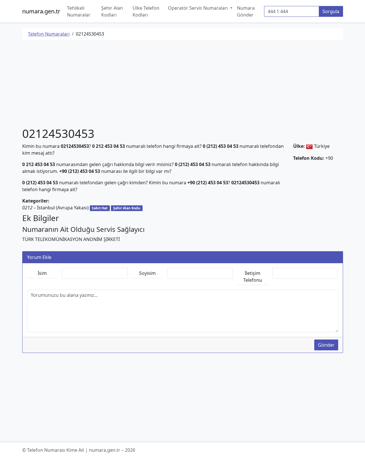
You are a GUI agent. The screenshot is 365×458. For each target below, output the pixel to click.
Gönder (326, 345)
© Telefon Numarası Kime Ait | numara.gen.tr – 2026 (78, 450)
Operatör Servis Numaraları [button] (198, 8)
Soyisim (147, 273)
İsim (42, 273)
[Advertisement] (182, 84)
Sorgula (331, 11)
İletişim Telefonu (252, 276)
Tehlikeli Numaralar (78, 11)
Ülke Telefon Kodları (146, 11)
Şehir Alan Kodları (112, 11)
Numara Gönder (246, 11)
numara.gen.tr (41, 11)
